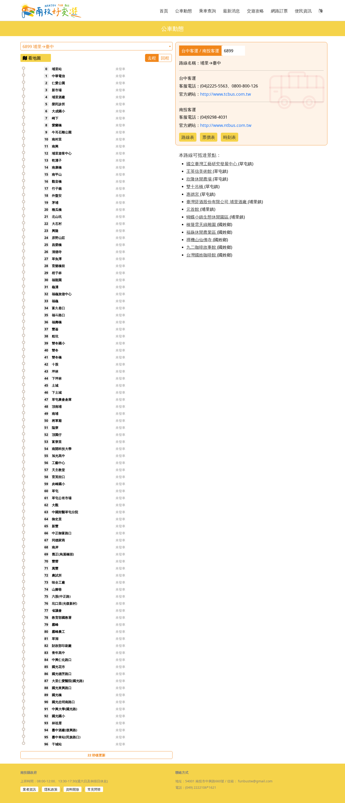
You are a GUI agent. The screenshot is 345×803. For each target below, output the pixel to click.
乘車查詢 (207, 11)
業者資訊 (29, 789)
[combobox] (96, 46)
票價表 (208, 137)
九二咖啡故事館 (201, 247)
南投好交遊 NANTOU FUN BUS (53, 10)
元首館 (193, 209)
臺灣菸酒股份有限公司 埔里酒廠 (217, 201)
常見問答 (94, 789)
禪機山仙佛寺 (199, 239)
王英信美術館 (199, 171)
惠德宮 (193, 194)
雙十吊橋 (195, 186)
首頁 (164, 11)
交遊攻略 (255, 11)
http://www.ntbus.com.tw (225, 125)
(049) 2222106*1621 (200, 787)
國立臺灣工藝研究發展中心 (212, 163)
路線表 (187, 137)
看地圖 (34, 58)
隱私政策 (51, 789)
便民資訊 (303, 11)
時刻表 (229, 137)
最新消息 (231, 11)
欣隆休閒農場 (199, 179)
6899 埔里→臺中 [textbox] (38, 46)
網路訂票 (279, 11)
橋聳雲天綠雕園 (201, 224)
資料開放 (72, 789)
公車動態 (183, 11)
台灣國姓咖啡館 (201, 255)
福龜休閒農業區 (201, 232)
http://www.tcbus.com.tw (225, 94)
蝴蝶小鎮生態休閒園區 (208, 217)
